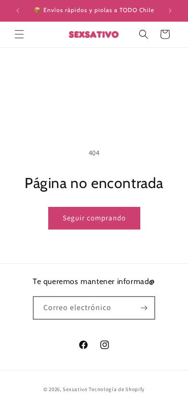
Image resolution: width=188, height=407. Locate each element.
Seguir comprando (94, 217)
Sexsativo (75, 389)
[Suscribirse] (143, 308)
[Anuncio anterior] (17, 10)
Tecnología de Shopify (117, 389)
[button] (19, 34)
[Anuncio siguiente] (170, 10)
